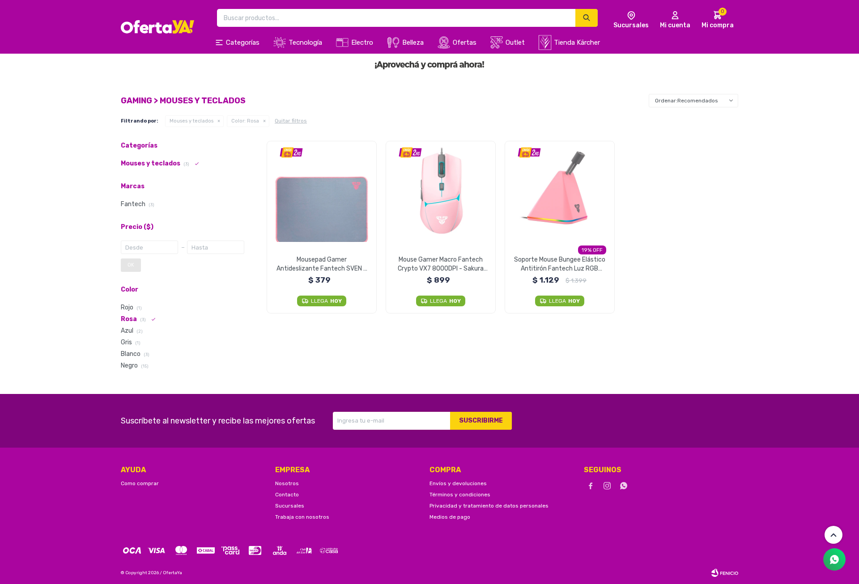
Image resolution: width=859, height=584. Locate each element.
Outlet (515, 42)
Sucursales (289, 506)
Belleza (413, 42)
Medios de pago (450, 517)
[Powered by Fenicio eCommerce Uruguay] (724, 573)
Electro (362, 42)
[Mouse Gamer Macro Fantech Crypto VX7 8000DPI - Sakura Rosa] (441, 191)
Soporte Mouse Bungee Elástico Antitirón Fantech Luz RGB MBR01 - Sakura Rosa (559, 264)
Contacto (287, 494)
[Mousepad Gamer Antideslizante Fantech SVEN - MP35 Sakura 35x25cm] (322, 191)
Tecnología (305, 42)
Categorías (242, 42)
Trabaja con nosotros (302, 517)
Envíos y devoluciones (458, 483)
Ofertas (464, 42)
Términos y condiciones (460, 494)
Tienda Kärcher (577, 42)
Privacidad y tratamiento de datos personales (489, 506)
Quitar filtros (291, 121)
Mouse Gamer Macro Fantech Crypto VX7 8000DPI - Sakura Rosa (441, 264)
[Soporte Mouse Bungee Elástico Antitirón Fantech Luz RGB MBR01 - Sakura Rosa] (560, 191)
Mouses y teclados (191, 121)
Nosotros (287, 483)
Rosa (245, 121)
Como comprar (140, 483)
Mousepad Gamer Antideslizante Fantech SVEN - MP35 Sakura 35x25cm (321, 264)
